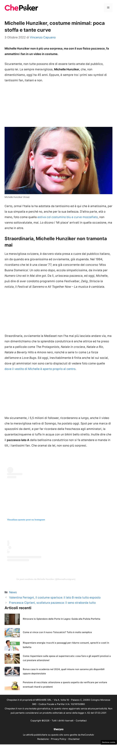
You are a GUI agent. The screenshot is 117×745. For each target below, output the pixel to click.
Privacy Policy (58, 739)
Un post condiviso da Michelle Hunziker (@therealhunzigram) (45, 579)
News (13, 592)
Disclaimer (74, 739)
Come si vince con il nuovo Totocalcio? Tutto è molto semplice (57, 632)
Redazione (43, 739)
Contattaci (81, 720)
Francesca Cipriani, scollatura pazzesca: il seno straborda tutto (52, 602)
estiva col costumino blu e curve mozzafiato (67, 217)
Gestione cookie (108, 742)
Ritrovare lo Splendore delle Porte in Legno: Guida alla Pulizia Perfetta (61, 618)
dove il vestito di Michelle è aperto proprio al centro (40, 369)
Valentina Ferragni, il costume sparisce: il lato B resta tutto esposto (55, 597)
